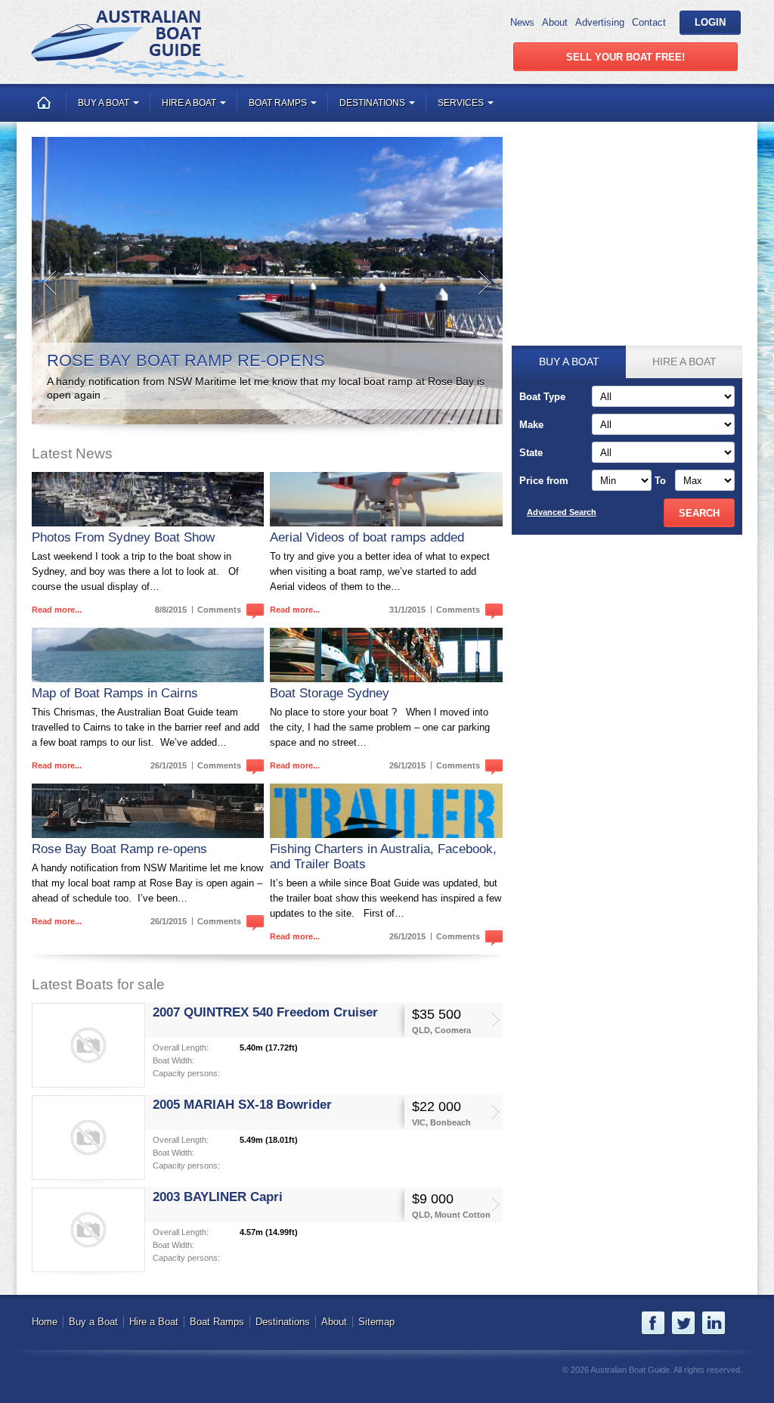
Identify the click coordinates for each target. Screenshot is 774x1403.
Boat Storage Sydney (329, 693)
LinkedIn (713, 1323)
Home (44, 103)
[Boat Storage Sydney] (386, 655)
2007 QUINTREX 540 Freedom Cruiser (265, 1012)
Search (699, 513)
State (531, 452)
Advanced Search (561, 512)
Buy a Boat (105, 103)
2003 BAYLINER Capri (218, 1197)
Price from (543, 480)
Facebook (653, 1323)
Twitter (683, 1323)
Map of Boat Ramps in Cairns (115, 693)
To (660, 480)
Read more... (57, 609)
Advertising (599, 22)
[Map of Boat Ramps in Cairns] (148, 655)
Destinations (373, 103)
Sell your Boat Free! (625, 57)
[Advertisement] (626, 231)
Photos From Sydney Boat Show (123, 537)
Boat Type (542, 396)
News (522, 22)
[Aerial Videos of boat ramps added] (386, 499)
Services (462, 103)
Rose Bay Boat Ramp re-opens (119, 849)
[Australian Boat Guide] (137, 43)
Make (531, 424)
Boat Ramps (279, 103)
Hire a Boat (190, 103)
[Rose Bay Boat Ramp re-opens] (148, 811)
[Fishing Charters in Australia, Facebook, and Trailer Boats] (386, 811)
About (555, 22)
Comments (220, 609)
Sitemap (376, 1321)
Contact (649, 22)
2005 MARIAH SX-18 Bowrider (242, 1104)
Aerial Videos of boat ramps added (367, 537)
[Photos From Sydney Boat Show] (148, 499)
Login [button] (710, 22)
